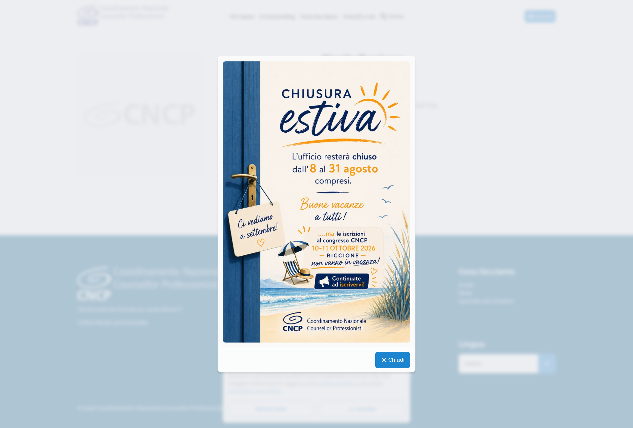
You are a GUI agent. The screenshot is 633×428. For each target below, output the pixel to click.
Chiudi (396, 360)
